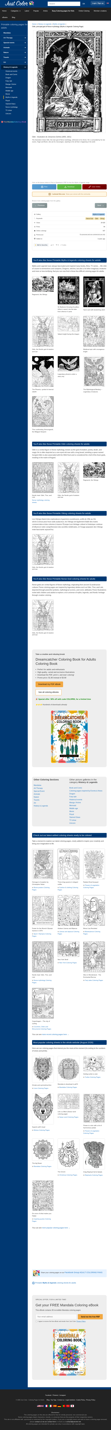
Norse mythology (12, 107)
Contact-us (61, 1400)
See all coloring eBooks (48, 692)
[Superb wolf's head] (43, 1124)
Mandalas (37, 785)
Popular (36, 11)
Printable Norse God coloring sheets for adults (73, 579)
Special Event (39, 791)
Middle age (73, 808)
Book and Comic (75, 788)
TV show (72, 820)
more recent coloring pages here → (55, 1034)
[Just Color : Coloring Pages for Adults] (20, 3)
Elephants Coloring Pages (94, 1175)
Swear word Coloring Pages (68, 1117)
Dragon (72, 794)
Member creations (100, 11)
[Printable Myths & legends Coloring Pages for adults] (33, 1283)
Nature (36, 797)
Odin (96, 218)
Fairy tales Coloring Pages (94, 980)
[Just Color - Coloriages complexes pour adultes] (46, 1406)
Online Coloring (84, 11)
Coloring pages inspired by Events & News (85, 791)
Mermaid (72, 805)
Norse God (89, 218)
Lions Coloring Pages (41, 1088)
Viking (102, 218)
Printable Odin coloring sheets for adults (71, 444)
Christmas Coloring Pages (68, 1175)
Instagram (63, 1395)
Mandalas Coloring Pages (68, 1087)
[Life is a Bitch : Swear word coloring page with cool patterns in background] (68, 1108)
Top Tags (53, 1400)
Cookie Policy (80, 1400)
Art (35, 803)
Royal (71, 814)
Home (4, 11)
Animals (37, 794)
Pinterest (56, 1395)
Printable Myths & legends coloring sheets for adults (76, 260)
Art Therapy (38, 788)
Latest (27, 11)
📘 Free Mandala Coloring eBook (13, 122)
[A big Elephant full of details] (94, 1169)
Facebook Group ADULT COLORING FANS (83, 1272)
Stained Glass (74, 817)
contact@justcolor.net (73, 1421)
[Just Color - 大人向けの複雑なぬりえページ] (72, 1406)
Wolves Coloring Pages (42, 1130)
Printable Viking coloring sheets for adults (71, 513)
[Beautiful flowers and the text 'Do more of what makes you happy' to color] (43, 1210)
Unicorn (72, 823)
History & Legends (44, 24)
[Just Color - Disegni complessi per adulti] (50, 1406)
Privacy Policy (81, 1321)
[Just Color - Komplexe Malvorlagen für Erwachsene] (59, 1406)
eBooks (5, 17)
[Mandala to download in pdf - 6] (68, 1081)
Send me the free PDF (90, 1317)
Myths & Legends (98, 214)
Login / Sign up (98, 3)
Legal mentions (70, 1400)
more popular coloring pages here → (56, 1228)
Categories (15, 11)
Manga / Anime (75, 802)
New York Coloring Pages (68, 963)
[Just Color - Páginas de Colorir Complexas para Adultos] (63, 1406)
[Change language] (108, 3)
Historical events (75, 800)
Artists (45, 11)
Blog (13, 17)
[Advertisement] (69, 162)
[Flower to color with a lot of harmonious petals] (94, 1122)
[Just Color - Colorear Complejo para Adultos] (55, 1406)
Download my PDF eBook (49, 684)
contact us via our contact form (45, 1421)
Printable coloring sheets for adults (55, 1283)
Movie (71, 811)
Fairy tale (73, 797)
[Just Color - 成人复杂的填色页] (68, 1406)
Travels (36, 800)
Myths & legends (59, 24)
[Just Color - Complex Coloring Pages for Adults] (40, 1406)
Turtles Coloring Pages (92, 1077)
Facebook (48, 1395)
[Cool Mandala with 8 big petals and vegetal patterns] (43, 1160)
